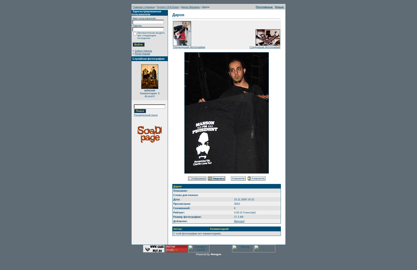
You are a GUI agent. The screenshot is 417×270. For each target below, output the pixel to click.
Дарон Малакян (190, 7)
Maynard (239, 221)
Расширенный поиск (146, 115)
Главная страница (144, 7)
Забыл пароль (143, 50)
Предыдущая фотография (189, 47)
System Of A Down (168, 7)
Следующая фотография (265, 47)
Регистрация (142, 53)
